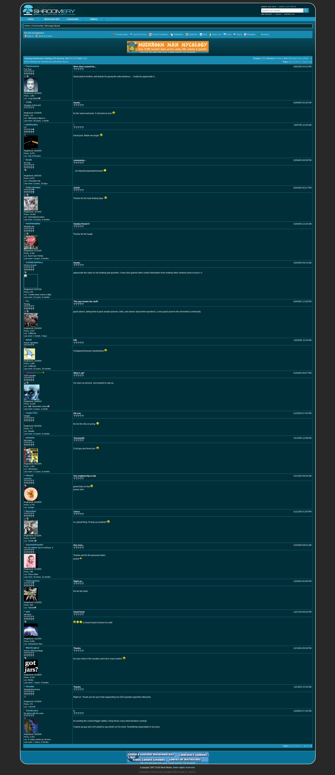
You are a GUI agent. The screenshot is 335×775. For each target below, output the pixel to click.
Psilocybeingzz (33, 187)
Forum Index (122, 34)
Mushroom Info (51, 19)
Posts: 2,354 (29, 253)
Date (306, 58)
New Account (266, 14)
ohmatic (30, 475)
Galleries (193, 34)
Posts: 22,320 (30, 538)
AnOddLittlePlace (34, 262)
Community (73, 19)
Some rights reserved (184, 767)
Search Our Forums (287, 6)
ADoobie (30, 686)
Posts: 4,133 (29, 677)
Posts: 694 (28, 605)
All (263, 58)
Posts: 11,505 (29, 404)
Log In (278, 14)
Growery (265, 34)
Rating (292, 58)
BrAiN (29, 160)
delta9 (29, 340)
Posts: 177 (28, 428)
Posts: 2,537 (29, 331)
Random (251, 34)
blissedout (31, 511)
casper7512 (32, 413)
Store (239, 34)
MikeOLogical (32, 648)
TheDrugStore (33, 581)
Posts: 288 (28, 572)
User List (216, 34)
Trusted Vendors (160, 34)
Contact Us (289, 14)
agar (28, 611)
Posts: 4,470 (29, 153)
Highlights (179, 34)
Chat (229, 34)
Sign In (30, 36)
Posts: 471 (28, 704)
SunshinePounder (34, 545)
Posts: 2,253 (29, 737)
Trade (278, 58)
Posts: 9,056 (29, 641)
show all (307, 62)
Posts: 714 (28, 115)
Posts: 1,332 (29, 466)
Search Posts (140, 34)
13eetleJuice (32, 710)
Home (31, 19)
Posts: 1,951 (29, 96)
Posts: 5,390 (29, 363)
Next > (300, 62)
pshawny (30, 438)
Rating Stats (61, 62)
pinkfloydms (32, 124)
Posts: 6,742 (29, 505)
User (299, 58)
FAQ (205, 34)
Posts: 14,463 (30, 214)
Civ (27, 301)
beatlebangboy (33, 223)
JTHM (28, 102)
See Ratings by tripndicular (38, 62)
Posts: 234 (28, 292)
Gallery (93, 19)
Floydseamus (32, 66)
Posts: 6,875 (29, 178)
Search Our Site (268, 6)
